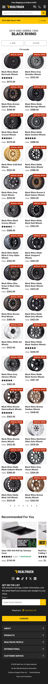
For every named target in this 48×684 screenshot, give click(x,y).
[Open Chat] (34, 7)
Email (4, 597)
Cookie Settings (34, 672)
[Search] (43, 13)
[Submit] (43, 602)
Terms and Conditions (24, 676)
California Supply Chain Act (17, 672)
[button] (24, 628)
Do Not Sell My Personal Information (24, 668)
